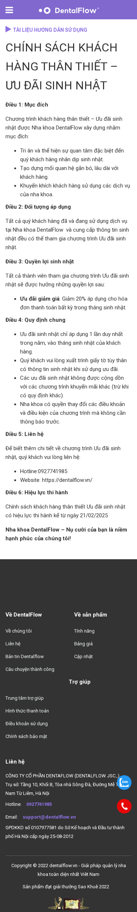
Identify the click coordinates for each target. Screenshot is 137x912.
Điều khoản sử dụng (26, 723)
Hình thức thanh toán (27, 711)
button (13, 10)
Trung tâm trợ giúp (24, 698)
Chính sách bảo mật (26, 736)
